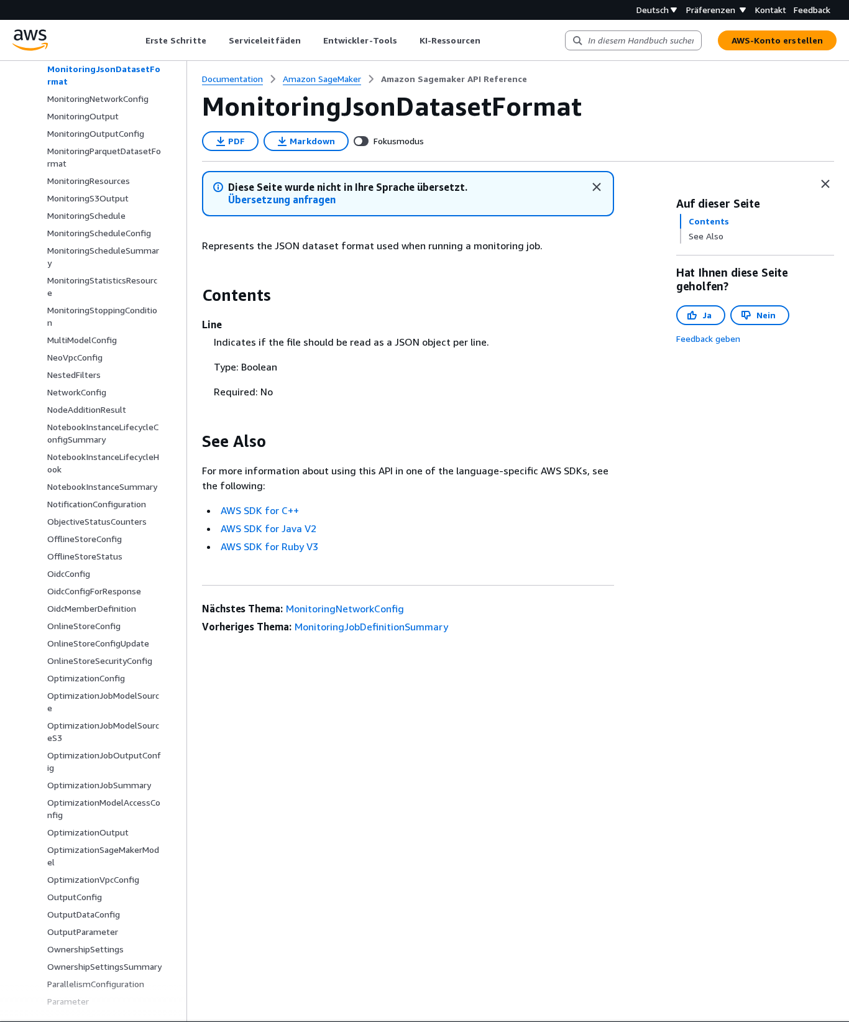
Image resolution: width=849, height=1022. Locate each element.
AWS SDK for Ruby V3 (269, 546)
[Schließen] (596, 187)
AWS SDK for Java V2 (268, 528)
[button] (282, 200)
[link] (454, 79)
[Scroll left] (136, 40)
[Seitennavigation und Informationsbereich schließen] (825, 184)
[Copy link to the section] (192, 295)
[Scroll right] (489, 40)
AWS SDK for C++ (260, 510)
